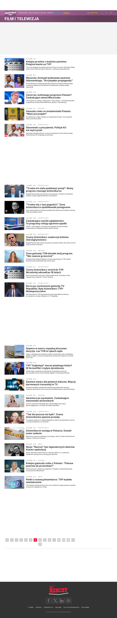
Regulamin (85, 607)
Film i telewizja (34, 13)
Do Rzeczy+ (58, 13)
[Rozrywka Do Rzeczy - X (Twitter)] (55, 600)
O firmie (30, 607)
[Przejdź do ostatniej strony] (40, 544)
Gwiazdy (50, 13)
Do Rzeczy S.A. (54, 612)
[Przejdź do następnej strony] (73, 540)
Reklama (58, 607)
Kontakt (39, 607)
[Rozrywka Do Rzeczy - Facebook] (48, 600)
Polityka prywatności (71, 607)
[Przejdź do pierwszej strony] (7, 540)
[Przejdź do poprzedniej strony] (12, 540)
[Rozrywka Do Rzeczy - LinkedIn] (61, 600)
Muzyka (43, 13)
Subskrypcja (48, 607)
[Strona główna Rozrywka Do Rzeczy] (11, 13)
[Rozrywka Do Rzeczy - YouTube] (68, 600)
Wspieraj (66, 13)
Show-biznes (22, 13)
